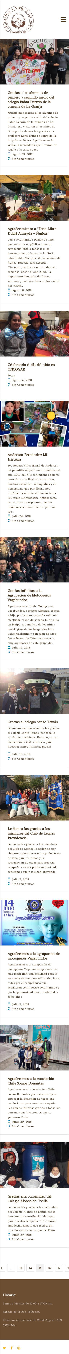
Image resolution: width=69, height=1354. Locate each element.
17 (59, 1268)
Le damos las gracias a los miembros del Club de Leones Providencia (31, 833)
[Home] (18, 19)
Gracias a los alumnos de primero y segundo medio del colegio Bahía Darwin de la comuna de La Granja (31, 99)
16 (49, 1268)
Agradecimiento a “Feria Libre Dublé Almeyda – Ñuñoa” (32, 231)
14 (30, 1268)
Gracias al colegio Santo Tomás (33, 722)
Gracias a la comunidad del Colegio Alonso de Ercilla (29, 1198)
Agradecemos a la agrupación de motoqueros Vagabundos (33, 955)
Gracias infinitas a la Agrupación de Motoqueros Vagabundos (29, 595)
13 (21, 1268)
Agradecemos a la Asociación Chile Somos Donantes (31, 1080)
